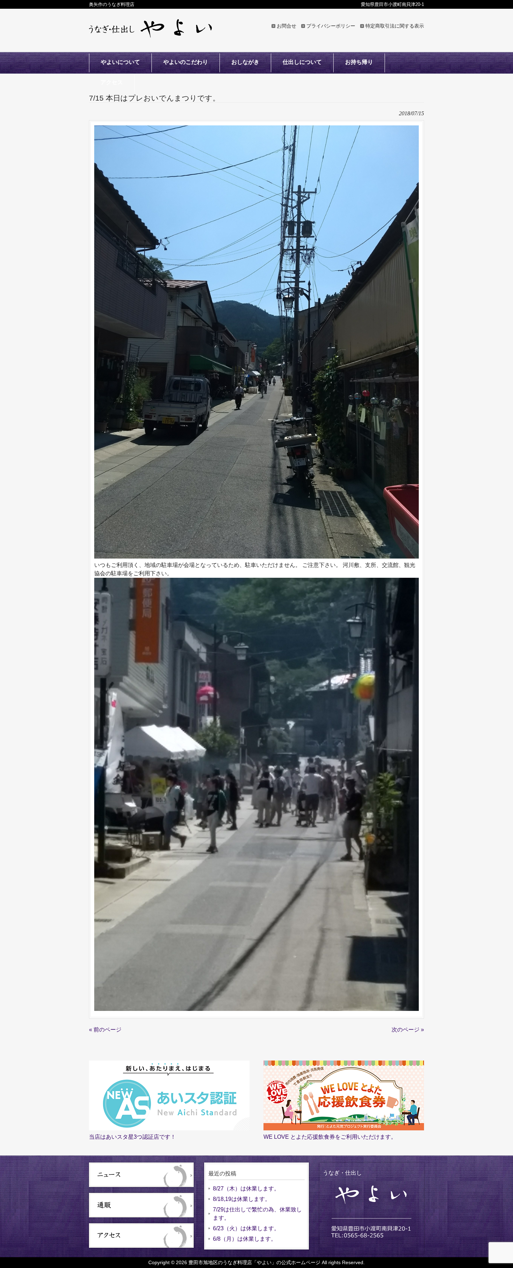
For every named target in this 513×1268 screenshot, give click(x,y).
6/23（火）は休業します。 (246, 1228)
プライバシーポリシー (330, 26)
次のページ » (408, 1030)
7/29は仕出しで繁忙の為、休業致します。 (257, 1214)
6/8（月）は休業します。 (244, 1239)
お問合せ (286, 26)
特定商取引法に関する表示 (394, 26)
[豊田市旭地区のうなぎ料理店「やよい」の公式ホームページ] (150, 34)
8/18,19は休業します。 (241, 1199)
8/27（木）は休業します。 (246, 1189)
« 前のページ (105, 1030)
